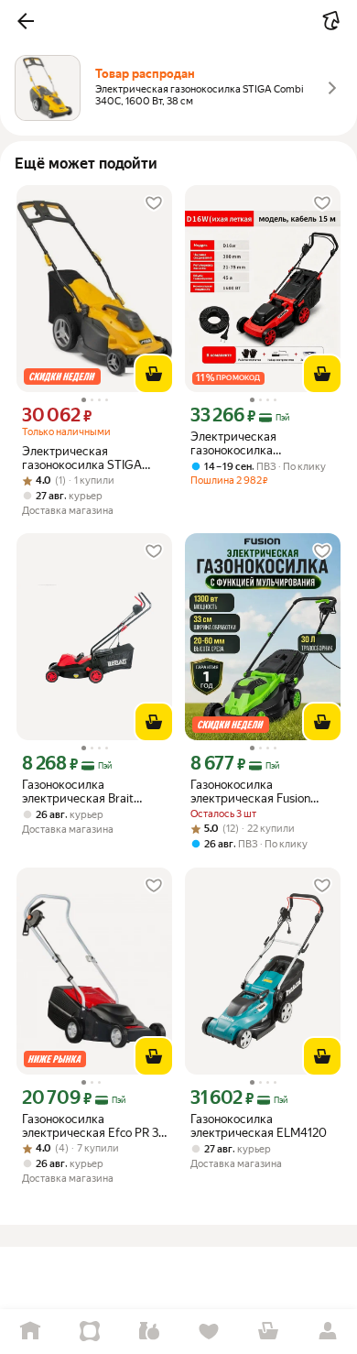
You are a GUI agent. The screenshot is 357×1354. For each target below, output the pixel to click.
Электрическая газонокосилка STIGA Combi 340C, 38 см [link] (82, 458)
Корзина (268, 1331)
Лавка (148, 1331)
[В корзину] (154, 374)
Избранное (208, 1331)
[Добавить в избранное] (154, 203)
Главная (30, 1331)
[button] (26, 21)
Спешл (89, 1331)
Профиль (327, 1331)
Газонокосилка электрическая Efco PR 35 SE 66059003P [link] (93, 1126)
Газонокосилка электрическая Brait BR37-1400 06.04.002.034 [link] (94, 791)
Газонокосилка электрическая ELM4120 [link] (258, 1126)
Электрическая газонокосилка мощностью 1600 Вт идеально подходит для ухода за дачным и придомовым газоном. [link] (255, 443)
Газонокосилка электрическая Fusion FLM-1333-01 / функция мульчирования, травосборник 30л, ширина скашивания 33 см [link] (255, 791)
